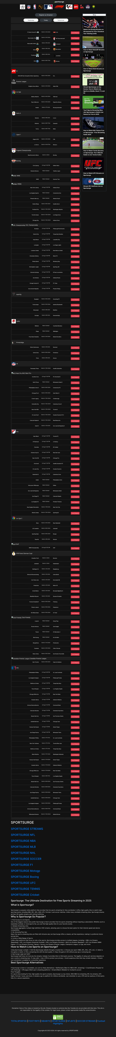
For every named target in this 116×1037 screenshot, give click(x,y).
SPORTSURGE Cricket (25, 894)
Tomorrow (60, 20)
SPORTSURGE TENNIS (25, 888)
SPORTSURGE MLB (23, 846)
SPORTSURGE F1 (22, 865)
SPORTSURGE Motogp (25, 870)
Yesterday (31, 20)
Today (46, 20)
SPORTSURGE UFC (23, 882)
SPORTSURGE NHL (23, 852)
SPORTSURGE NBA (23, 840)
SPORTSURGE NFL (23, 835)
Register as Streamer (46, 15)
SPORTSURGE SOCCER (26, 858)
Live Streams (75, 33)
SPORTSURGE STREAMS (27, 828)
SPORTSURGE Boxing (25, 876)
